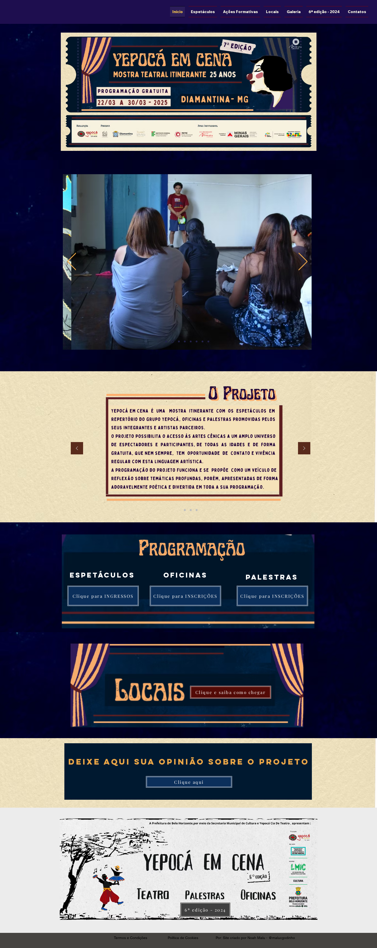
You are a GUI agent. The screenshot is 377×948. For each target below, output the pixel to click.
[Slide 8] (208, 342)
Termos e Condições (130, 938)
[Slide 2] (172, 341)
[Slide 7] (202, 342)
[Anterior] (71, 262)
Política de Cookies (183, 938)
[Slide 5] (191, 342)
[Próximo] (303, 262)
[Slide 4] (185, 342)
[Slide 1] (166, 342)
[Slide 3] (179, 342)
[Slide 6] (196, 342)
